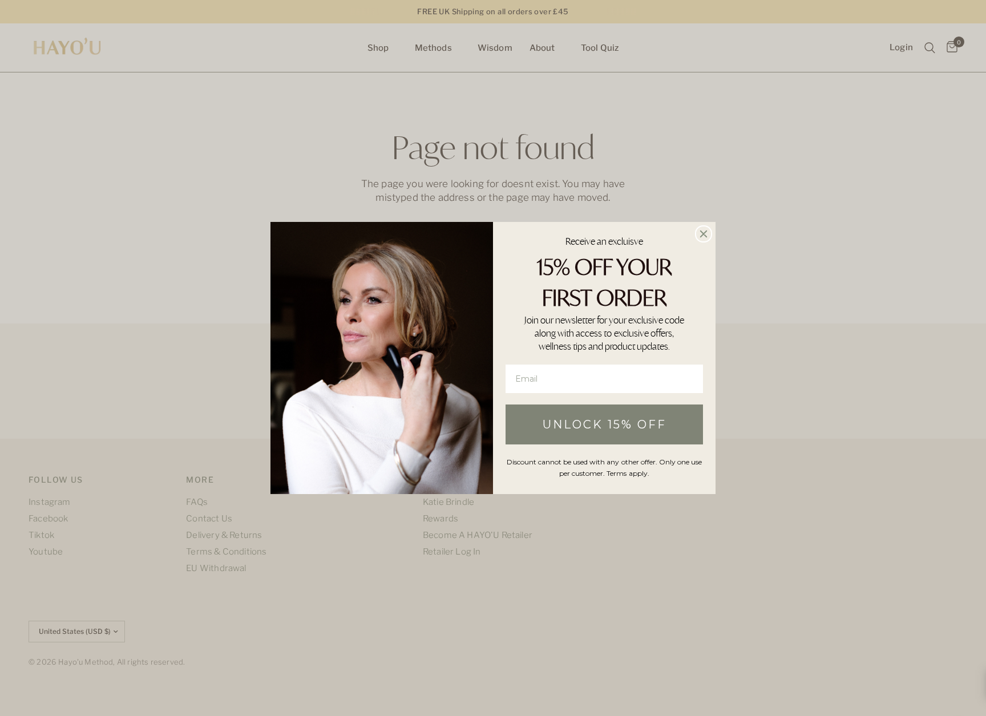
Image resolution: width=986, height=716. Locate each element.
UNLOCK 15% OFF (604, 424)
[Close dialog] (703, 233)
